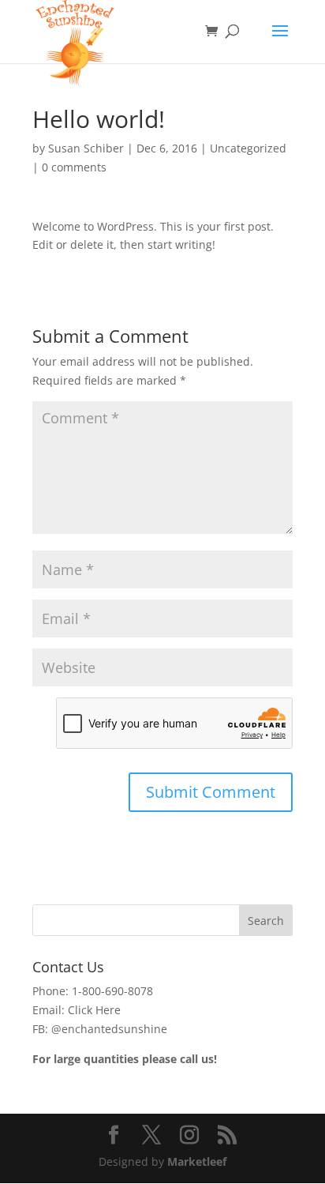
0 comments (74, 167)
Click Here (94, 1009)
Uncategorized (248, 148)
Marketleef (196, 1161)
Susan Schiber (86, 148)
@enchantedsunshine (109, 1028)
